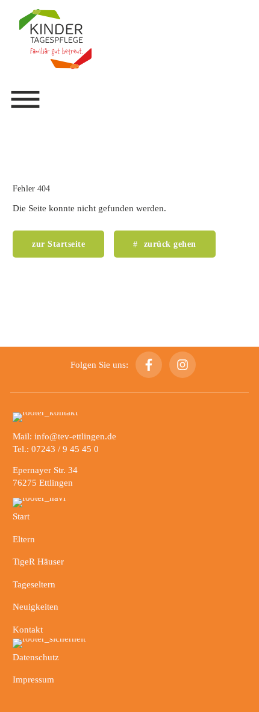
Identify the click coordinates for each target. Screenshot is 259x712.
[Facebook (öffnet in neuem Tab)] (149, 364)
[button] (25, 99)
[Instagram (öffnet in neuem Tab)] (182, 364)
